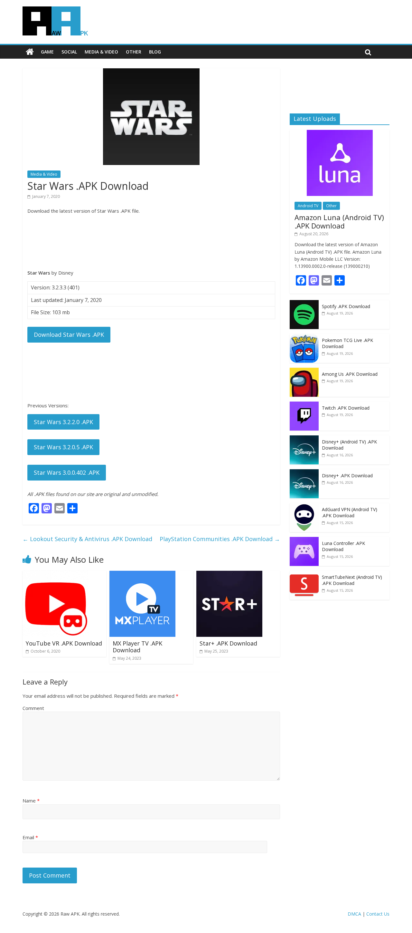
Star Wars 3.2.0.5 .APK (63, 447)
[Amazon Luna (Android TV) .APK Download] (340, 133)
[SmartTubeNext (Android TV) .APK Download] (304, 574)
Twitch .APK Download (346, 408)
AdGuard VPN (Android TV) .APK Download (349, 512)
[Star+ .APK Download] (229, 574)
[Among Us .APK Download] (304, 371)
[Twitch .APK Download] (304, 405)
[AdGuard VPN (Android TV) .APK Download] (304, 506)
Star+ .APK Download (228, 643)
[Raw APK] (30, 52)
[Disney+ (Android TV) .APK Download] (304, 439)
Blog (155, 52)
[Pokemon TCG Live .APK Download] (304, 337)
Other (133, 52)
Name (31, 800)
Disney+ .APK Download (347, 475)
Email (30, 837)
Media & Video (101, 52)
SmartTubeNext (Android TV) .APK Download (352, 580)
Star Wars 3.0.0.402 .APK (66, 472)
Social (69, 52)
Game (47, 52)
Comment (33, 708)
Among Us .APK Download (350, 374)
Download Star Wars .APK (69, 334)
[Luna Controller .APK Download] (304, 540)
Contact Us (377, 914)
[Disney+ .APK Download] (304, 473)
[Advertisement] (151, 241)
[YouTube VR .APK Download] (56, 574)
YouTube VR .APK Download (64, 643)
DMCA (354, 914)
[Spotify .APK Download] (304, 303)
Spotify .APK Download (346, 306)
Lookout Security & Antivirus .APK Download (87, 539)
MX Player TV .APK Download (137, 646)
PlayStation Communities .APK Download (220, 539)
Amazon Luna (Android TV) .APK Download (339, 221)
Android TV (308, 206)
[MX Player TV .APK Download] (142, 574)
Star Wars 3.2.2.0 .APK (63, 422)
